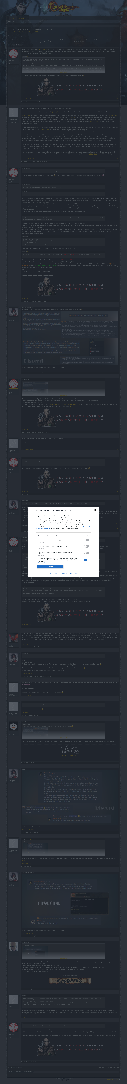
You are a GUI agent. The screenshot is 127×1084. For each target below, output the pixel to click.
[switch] (86, 540)
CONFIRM (50, 567)
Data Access (63, 573)
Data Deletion (53, 573)
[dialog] (63, 542)
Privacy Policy (74, 573)
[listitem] (63, 536)
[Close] (95, 510)
